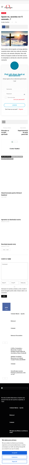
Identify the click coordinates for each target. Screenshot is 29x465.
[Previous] (3, 343)
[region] (14, 451)
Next (7, 249)
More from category (7, 158)
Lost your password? (18, 99)
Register (21, 109)
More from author (17, 156)
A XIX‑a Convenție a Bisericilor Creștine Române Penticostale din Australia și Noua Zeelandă (18, 351)
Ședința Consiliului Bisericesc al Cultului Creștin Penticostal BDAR (18, 358)
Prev (4, 249)
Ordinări (13, 328)
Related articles (6, 156)
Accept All (14, 452)
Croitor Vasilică (5, 22)
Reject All (14, 461)
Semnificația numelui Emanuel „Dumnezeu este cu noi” (18, 372)
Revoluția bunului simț (8, 244)
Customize (14, 457)
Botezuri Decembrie (16, 335)
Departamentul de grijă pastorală (23, 132)
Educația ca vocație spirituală (5, 132)
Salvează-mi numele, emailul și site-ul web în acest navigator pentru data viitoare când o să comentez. (14, 290)
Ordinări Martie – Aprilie (18, 314)
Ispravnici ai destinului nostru (11, 219)
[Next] (6, 343)
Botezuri (13, 321)
